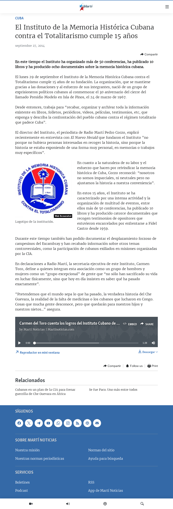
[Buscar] (142, 503)
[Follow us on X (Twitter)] (29, 423)
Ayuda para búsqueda (105, 459)
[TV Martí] (30, 503)
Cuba (19, 18)
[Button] (149, 54)
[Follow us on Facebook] (19, 423)
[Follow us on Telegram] (39, 423)
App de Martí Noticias (105, 491)
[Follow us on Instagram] (68, 423)
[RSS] (77, 423)
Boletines (22, 482)
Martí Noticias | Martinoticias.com (49, 329)
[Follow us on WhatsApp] (58, 423)
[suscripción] (97, 423)
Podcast (21, 491)
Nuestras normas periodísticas (39, 459)
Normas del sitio (101, 450)
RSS (91, 482)
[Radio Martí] (68, 503)
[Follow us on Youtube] (48, 423)
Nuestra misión (27, 450)
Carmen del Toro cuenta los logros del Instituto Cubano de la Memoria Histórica (85, 323)
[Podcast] (105, 503)
